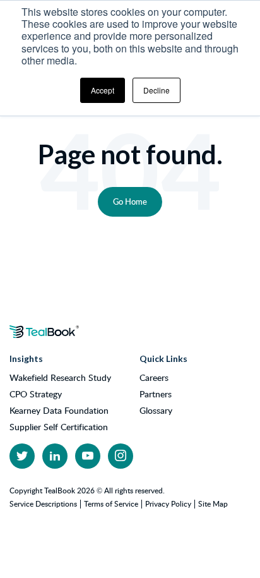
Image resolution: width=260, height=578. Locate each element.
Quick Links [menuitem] (163, 358)
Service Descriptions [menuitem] (43, 504)
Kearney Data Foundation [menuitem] (59, 411)
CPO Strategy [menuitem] (35, 394)
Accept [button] (102, 90)
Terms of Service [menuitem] (111, 504)
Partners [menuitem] (155, 394)
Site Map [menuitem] (213, 504)
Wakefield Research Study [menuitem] (60, 378)
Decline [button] (156, 90)
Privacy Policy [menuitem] (168, 504)
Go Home (130, 202)
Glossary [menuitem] (155, 411)
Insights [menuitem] (26, 358)
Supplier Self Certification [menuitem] (58, 427)
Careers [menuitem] (153, 378)
